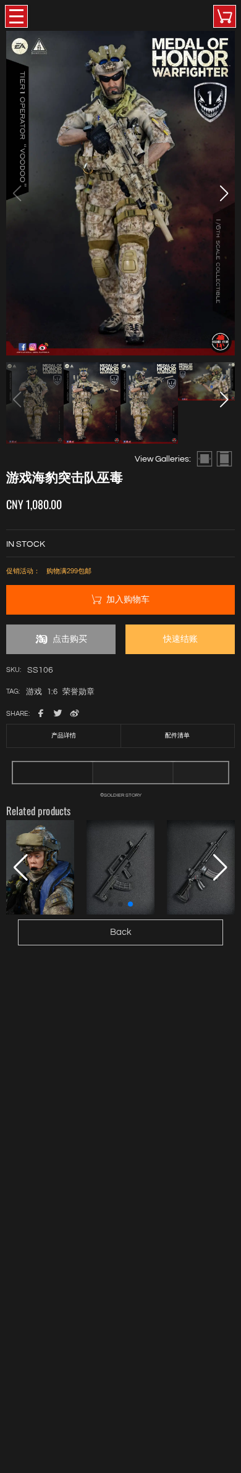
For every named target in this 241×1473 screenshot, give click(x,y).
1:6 (52, 692)
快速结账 (180, 639)
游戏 (34, 692)
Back (121, 932)
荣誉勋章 (78, 692)
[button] (224, 193)
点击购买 (70, 639)
